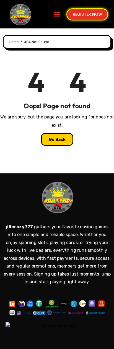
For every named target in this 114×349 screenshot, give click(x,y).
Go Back (57, 139)
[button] (57, 14)
